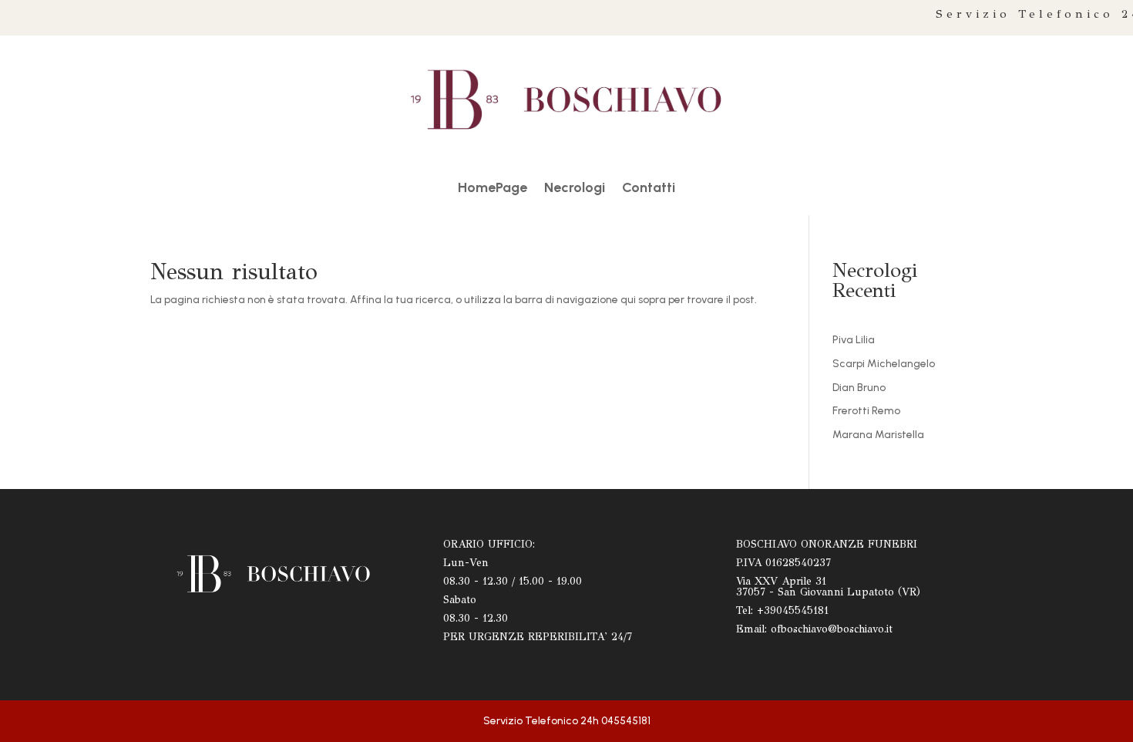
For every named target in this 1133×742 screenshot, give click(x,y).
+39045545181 (793, 610)
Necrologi (574, 189)
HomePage (492, 189)
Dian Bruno (859, 387)
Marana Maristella (878, 434)
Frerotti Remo (866, 410)
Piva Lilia (853, 339)
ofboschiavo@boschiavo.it (832, 629)
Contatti (648, 189)
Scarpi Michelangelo (883, 363)
